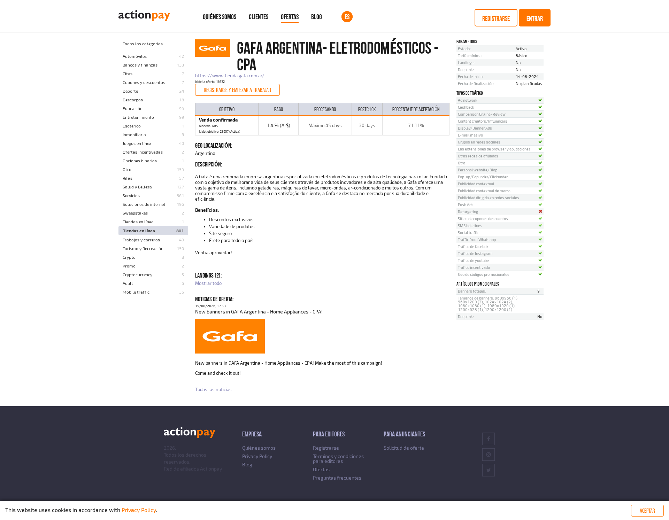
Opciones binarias (140, 160)
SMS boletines (470, 225)
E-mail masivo (470, 135)
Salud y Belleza (137, 186)
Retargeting (468, 211)
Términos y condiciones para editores (338, 458)
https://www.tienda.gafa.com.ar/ (229, 75)
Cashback (466, 107)
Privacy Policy (257, 456)
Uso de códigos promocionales (483, 274)
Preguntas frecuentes (337, 478)
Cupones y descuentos (144, 82)
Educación (133, 108)
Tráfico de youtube (473, 260)
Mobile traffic (136, 291)
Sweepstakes (135, 212)
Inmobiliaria (134, 134)
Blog (316, 17)
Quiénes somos (219, 17)
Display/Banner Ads (475, 128)
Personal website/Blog (477, 170)
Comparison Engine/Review (482, 114)
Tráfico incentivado (474, 267)
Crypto (129, 257)
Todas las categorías (143, 43)
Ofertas (290, 17)
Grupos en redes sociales (479, 142)
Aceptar (647, 510)
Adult (128, 283)
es (347, 17)
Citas (127, 73)
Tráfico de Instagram (475, 253)
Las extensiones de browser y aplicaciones (494, 149)
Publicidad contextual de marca (484, 190)
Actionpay (211, 469)
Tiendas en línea (138, 221)
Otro (127, 169)
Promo (129, 265)
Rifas (127, 178)
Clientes (258, 17)
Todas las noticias (213, 389)
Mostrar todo (208, 283)
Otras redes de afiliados (478, 156)
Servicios (131, 195)
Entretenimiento (138, 117)
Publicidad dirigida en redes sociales (488, 197)
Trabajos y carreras (141, 239)
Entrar (534, 18)
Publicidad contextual (476, 183)
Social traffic (468, 232)
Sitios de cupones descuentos (483, 218)
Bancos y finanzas (140, 64)
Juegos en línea (137, 143)
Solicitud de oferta (404, 448)
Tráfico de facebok (473, 246)
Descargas (133, 99)
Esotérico (132, 125)
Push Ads (466, 204)
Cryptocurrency (137, 274)
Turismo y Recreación (143, 248)
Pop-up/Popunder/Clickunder (483, 176)
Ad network (467, 100)
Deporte (130, 90)
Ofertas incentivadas (143, 151)
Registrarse (496, 18)
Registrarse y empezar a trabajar (237, 89)
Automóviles (135, 56)
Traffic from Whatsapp (477, 239)
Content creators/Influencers (482, 121)
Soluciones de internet (144, 204)
